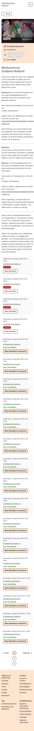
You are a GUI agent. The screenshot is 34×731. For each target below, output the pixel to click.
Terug (8, 14)
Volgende (26, 653)
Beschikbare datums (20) (15, 46)
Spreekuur (10, 56)
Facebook (5, 680)
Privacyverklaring (25, 711)
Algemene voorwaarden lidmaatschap (24, 706)
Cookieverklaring (25, 714)
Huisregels (23, 717)
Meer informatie (10, 271)
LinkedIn (4, 689)
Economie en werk (13, 53)
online (12, 228)
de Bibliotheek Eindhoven (11, 264)
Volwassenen (19, 56)
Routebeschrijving (26, 689)
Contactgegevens (25, 683)
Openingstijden (25, 686)
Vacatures (23, 692)
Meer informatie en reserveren (15, 351)
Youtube (4, 692)
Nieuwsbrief (6, 695)
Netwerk (22, 53)
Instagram (5, 683)
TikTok (4, 686)
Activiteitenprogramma (9, 704)
